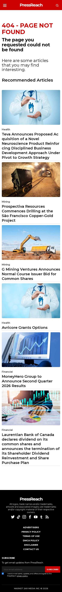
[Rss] (47, 516)
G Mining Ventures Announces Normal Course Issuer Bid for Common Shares (31, 274)
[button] (5, 4)
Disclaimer (31, 545)
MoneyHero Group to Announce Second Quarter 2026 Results (27, 381)
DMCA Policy (31, 540)
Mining (6, 201)
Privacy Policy (31, 531)
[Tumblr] (42, 516)
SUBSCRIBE (52, 569)
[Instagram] (24, 516)
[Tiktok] (19, 516)
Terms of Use (31, 536)
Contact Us (31, 549)
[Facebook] (30, 516)
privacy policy (22, 576)
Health (6, 129)
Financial (7, 371)
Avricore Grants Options (25, 327)
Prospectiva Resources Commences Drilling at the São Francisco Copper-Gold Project (27, 213)
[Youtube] (36, 516)
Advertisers (31, 527)
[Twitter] (13, 516)
